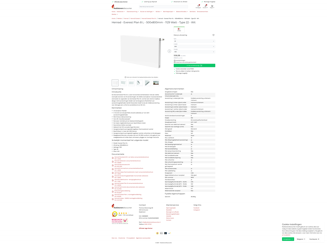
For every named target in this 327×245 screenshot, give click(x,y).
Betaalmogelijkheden (172, 214)
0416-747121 (147, 224)
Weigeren (300, 239)
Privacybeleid (131, 238)
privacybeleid (286, 235)
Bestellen (169, 210)
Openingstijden (171, 208)
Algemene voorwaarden (143, 238)
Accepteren (287, 239)
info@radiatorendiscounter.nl (151, 222)
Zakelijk (168, 216)
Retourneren (170, 218)
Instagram (196, 210)
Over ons (114, 238)
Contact (168, 220)
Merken (119, 18)
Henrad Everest (135, 18)
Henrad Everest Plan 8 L (149, 18)
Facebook (196, 208)
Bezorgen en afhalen (172, 212)
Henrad (126, 18)
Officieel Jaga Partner (120, 1)
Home (113, 11)
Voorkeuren (313, 239)
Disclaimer (121, 238)
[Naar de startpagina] (122, 6)
